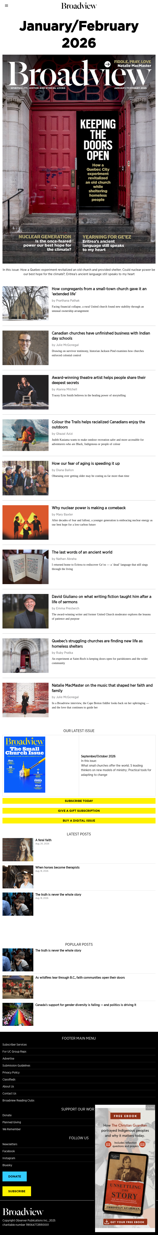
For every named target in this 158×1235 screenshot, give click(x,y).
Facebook (8, 1151)
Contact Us (9, 1093)
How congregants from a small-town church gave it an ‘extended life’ (99, 291)
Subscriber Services (14, 1044)
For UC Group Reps (14, 1051)
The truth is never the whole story (58, 894)
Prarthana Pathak (68, 300)
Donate (7, 1115)
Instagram (8, 1158)
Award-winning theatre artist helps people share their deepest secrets (99, 380)
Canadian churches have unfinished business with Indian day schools (101, 336)
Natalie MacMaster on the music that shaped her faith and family (102, 688)
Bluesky (7, 1165)
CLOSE (150, 1107)
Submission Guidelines (16, 1065)
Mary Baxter (64, 514)
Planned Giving (11, 1122)
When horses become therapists (57, 867)
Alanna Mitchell (66, 389)
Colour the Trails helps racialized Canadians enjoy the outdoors (98, 424)
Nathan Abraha (66, 559)
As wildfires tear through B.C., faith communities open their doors (80, 977)
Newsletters (9, 1144)
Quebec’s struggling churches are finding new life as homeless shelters (97, 643)
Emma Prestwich (67, 608)
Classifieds (8, 1079)
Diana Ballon (65, 470)
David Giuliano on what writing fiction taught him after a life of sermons (101, 599)
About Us (8, 1086)
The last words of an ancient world (82, 552)
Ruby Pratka (64, 653)
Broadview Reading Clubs (18, 1100)
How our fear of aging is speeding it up (86, 463)
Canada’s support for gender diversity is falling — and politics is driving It (85, 1005)
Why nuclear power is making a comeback (89, 507)
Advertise (8, 1058)
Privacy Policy (11, 1072)
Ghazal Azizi (64, 434)
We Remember (11, 1129)
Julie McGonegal (67, 345)
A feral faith (43, 840)
